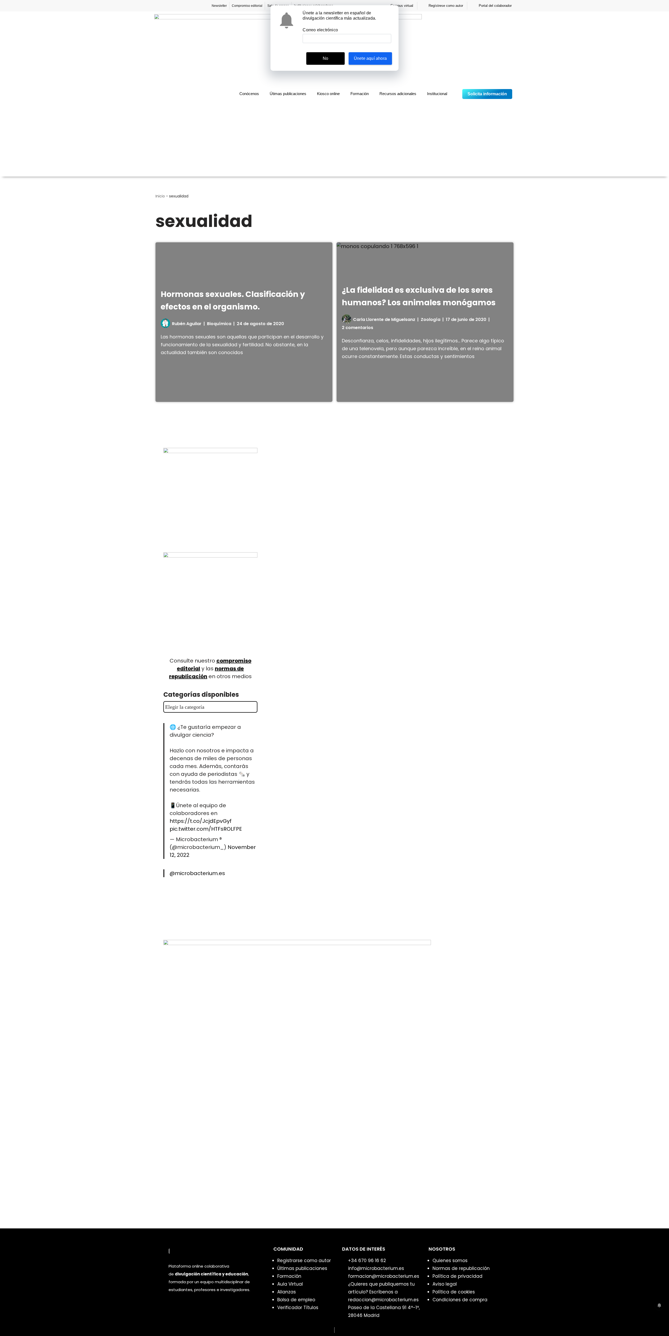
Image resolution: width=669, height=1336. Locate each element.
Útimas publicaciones (288, 93)
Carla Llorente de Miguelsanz (384, 320)
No (325, 58)
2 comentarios (357, 328)
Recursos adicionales (397, 93)
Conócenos (249, 93)
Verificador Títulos (297, 1307)
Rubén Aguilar (186, 324)
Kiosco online (328, 93)
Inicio (160, 196)
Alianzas (286, 1292)
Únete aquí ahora (370, 58)
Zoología (430, 320)
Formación (359, 93)
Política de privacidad (457, 1276)
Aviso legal (444, 1284)
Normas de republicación (461, 1268)
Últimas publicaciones (302, 1268)
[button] (455, 94)
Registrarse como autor (304, 1260)
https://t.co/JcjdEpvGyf (201, 821)
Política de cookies (453, 1292)
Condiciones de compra (459, 1300)
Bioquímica (219, 324)
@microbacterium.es (197, 873)
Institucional (437, 93)
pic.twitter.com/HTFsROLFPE (206, 829)
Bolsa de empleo (296, 1300)
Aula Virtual (290, 1284)
